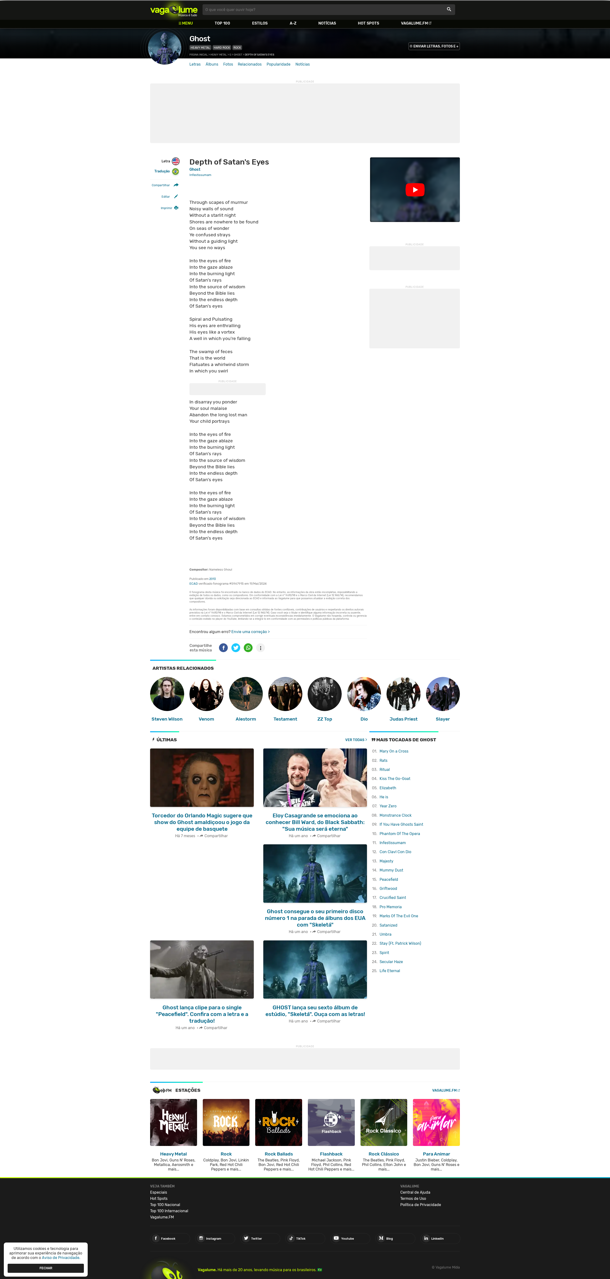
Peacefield (389, 879)
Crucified (393, 897)
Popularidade (278, 64)
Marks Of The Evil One (399, 916)
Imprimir (166, 208)
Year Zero (388, 806)
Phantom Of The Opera (400, 833)
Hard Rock (222, 47)
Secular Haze (391, 961)
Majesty (386, 861)
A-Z (293, 23)
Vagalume (174, 10)
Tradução (162, 171)
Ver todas (354, 740)
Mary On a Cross (394, 751)
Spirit (384, 952)
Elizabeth (388, 788)
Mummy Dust (391, 870)
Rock (237, 47)
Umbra (385, 934)
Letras (195, 64)
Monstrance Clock (396, 815)
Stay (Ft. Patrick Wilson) (400, 943)
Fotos (228, 64)
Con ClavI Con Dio (395, 852)
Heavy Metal (200, 47)
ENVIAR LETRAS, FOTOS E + (435, 46)
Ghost (199, 38)
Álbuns (212, 64)
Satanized (388, 925)
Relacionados (250, 64)
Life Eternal (390, 971)
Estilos (260, 23)
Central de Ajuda (415, 1192)
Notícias (327, 23)
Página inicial (198, 54)
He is (384, 797)
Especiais (158, 1192)
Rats (383, 760)
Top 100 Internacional (169, 1211)
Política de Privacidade (420, 1204)
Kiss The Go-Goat (395, 778)
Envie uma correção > (250, 631)
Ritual (385, 769)
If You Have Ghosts (401, 824)
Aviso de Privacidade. (61, 1257)
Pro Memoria (391, 907)
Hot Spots (368, 23)
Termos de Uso (413, 1198)
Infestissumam (393, 843)
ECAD (193, 583)
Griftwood (388, 888)
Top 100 (222, 23)
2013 (212, 579)
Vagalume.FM (414, 23)
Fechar (46, 1268)
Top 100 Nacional (165, 1204)
